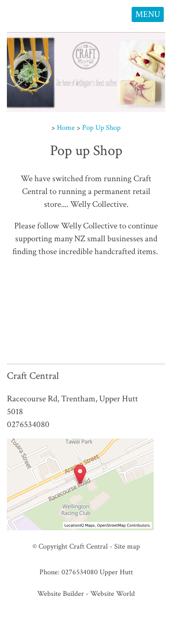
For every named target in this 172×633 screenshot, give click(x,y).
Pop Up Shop (101, 127)
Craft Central (88, 546)
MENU (147, 14)
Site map (127, 546)
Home (66, 127)
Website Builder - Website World (86, 593)
